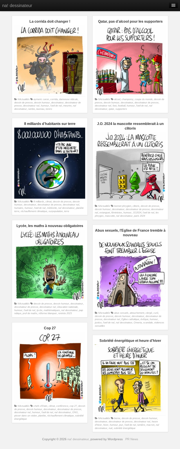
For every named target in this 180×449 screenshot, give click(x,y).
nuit (110, 428)
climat (48, 201)
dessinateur (57, 102)
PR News (131, 439)
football (121, 105)
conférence (62, 406)
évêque (144, 319)
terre (66, 211)
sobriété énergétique (124, 428)
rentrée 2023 (65, 313)
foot (115, 105)
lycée (39, 310)
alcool (117, 99)
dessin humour (42, 102)
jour (121, 424)
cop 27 (73, 406)
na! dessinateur (17, 5)
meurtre (67, 105)
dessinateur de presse (146, 102)
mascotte (110, 215)
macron (150, 424)
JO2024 (137, 212)
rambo (31, 109)
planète (42, 415)
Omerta (138, 322)
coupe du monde (144, 99)
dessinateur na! (31, 105)
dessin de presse (23, 102)
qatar (111, 109)
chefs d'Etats (40, 406)
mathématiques (52, 310)
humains (18, 208)
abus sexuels (121, 313)
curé (155, 313)
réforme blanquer (48, 313)
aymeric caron (41, 99)
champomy (127, 99)
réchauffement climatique (34, 211)
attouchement (137, 313)
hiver (105, 424)
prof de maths (30, 313)
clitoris (136, 206)
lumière (141, 424)
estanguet (104, 212)
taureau (40, 109)
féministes (116, 212)
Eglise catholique (130, 319)
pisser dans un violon (25, 415)
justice (98, 322)
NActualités (24, 99)
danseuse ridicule (68, 99)
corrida (54, 99)
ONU (75, 412)
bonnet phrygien (122, 206)
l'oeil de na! (56, 105)
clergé (149, 313)
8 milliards (39, 201)
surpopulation (56, 211)
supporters (121, 109)
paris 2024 (139, 215)
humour (45, 105)
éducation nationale (67, 307)
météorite (52, 208)
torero (49, 109)
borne (117, 418)
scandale (148, 322)
